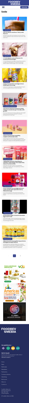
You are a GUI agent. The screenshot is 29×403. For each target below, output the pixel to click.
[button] (24, 7)
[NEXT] (20, 255)
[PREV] (8, 255)
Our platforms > (6, 345)
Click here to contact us (5, 357)
